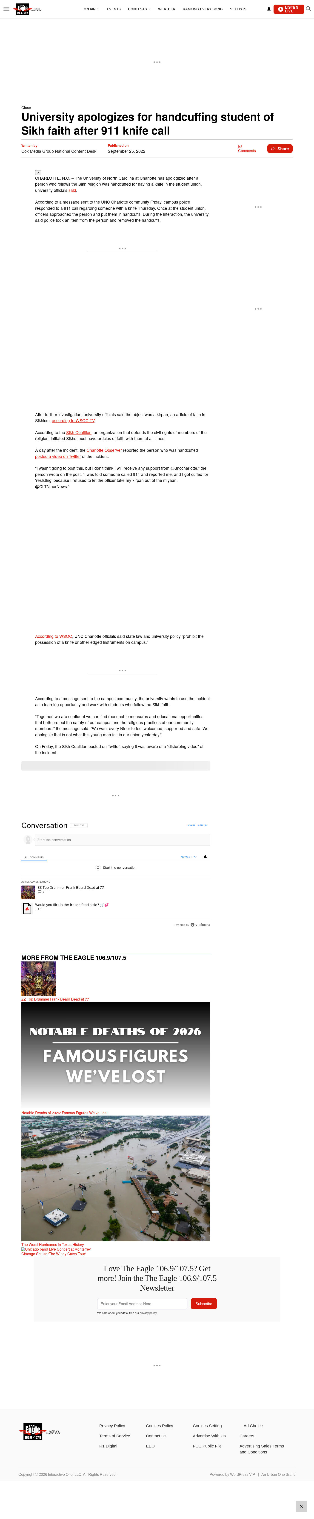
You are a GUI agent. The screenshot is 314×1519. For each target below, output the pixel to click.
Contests (137, 9)
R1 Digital (108, 1446)
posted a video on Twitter (58, 456)
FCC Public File (207, 1446)
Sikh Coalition (78, 432)
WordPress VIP (242, 1474)
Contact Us (156, 1436)
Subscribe (204, 1303)
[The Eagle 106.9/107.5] (39, 1438)
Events (114, 9)
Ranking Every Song (203, 9)
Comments (247, 150)
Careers (247, 1436)
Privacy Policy (112, 1426)
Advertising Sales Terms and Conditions (262, 1449)
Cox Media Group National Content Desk (58, 151)
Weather (166, 9)
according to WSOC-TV (73, 420)
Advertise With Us (209, 1436)
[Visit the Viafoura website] (200, 925)
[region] (115, 875)
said (72, 190)
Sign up (202, 825)
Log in (191, 825)
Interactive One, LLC (64, 1474)
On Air (90, 9)
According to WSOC (53, 636)
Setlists (238, 9)
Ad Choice (253, 1426)
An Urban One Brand (278, 1474)
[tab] (34, 857)
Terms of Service (114, 1436)
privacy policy (148, 1313)
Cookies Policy (159, 1426)
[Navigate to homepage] (33, 9)
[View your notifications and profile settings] (269, 9)
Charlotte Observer (104, 450)
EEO (150, 1446)
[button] (157, 107)
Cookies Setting (207, 1426)
